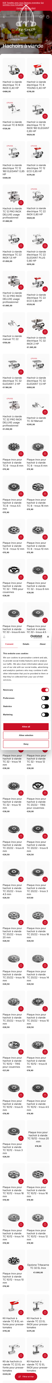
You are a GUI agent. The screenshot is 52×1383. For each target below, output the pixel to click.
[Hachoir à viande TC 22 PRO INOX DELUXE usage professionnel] (14, 281)
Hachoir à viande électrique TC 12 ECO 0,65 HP (36, 168)
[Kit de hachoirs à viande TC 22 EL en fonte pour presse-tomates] (14, 1348)
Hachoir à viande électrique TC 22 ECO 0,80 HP (36, 297)
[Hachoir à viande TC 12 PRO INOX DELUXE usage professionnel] (14, 195)
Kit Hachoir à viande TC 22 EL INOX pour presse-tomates (37, 1323)
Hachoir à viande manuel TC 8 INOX (13, 123)
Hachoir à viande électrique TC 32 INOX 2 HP (36, 340)
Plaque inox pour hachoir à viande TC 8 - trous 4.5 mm (12, 504)
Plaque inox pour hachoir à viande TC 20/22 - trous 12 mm (14, 1019)
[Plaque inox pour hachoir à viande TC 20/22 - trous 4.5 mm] (14, 872)
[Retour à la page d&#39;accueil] (4, 40)
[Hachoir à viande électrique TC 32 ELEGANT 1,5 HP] (38, 365)
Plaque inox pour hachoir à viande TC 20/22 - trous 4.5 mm (12, 890)
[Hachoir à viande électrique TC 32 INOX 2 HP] (38, 324)
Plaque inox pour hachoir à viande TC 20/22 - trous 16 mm (14, 976)
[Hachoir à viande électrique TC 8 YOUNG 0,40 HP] (38, 69)
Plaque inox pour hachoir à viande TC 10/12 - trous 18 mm (13, 1192)
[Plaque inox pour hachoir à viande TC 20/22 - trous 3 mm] (38, 872)
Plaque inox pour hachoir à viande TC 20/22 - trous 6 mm (37, 846)
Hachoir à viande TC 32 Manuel (36, 419)
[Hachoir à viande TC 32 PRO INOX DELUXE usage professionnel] (14, 404)
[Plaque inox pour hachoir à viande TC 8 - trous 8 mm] (14, 447)
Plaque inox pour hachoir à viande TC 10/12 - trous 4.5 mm (38, 1105)
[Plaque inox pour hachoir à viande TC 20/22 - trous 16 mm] (14, 958)
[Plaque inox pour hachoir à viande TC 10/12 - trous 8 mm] (38, 1045)
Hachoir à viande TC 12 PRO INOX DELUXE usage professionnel (12, 213)
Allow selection (26, 735)
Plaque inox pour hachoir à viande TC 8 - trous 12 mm (13, 545)
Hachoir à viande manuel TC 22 (12, 338)
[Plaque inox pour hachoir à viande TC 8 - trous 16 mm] (38, 487)
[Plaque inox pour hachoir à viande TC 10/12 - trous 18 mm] (14, 1174)
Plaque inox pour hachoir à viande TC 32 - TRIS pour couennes (13, 587)
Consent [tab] (9, 644)
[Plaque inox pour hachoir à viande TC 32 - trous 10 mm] (14, 786)
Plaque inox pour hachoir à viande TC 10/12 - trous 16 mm (37, 1192)
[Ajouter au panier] (21, 76)
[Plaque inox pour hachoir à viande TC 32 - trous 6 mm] (14, 613)
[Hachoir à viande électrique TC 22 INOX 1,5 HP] (14, 239)
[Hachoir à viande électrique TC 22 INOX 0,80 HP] (38, 195)
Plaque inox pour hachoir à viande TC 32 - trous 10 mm (12, 803)
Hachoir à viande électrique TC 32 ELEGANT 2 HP (12, 380)
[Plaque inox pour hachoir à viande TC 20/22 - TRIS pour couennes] (38, 786)
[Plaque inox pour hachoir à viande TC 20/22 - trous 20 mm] (14, 915)
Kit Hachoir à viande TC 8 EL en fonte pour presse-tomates (13, 1323)
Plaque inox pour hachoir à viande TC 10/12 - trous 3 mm (13, 1148)
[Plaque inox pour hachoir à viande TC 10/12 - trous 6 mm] (14, 1088)
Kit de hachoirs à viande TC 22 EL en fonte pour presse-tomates (14, 1366)
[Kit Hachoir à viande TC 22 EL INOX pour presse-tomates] (38, 1305)
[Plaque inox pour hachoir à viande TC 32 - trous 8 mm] (38, 570)
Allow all (26, 726)
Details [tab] (26, 644)
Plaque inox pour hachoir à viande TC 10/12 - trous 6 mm (13, 1105)
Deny (26, 744)
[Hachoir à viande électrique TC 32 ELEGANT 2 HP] (14, 365)
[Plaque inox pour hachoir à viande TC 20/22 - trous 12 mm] (14, 1002)
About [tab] (43, 644)
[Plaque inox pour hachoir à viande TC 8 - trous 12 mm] (14, 530)
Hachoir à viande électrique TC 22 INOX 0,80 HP (36, 211)
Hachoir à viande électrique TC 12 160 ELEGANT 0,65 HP (14, 170)
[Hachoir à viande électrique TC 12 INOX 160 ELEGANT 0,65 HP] (38, 109)
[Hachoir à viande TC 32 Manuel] (38, 405)
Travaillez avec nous (15, 3)
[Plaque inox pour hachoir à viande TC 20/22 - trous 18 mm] (38, 915)
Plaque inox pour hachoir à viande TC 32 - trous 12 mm (36, 760)
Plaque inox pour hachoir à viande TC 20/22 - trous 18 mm (38, 933)
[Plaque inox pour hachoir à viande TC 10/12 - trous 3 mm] (14, 1131)
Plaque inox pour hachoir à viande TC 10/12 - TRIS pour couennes (12, 1062)
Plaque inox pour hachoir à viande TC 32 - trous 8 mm (38, 585)
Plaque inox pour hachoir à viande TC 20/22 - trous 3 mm (37, 890)
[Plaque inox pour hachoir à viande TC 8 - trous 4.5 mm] (14, 487)
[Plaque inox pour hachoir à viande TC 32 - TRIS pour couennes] (14, 570)
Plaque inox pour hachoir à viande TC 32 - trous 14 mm (12, 760)
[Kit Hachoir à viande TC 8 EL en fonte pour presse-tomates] (14, 1305)
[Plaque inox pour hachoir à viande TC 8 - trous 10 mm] (38, 530)
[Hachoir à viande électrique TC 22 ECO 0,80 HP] (38, 282)
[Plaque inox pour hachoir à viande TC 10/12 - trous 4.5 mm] (38, 1088)
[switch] (45, 698)
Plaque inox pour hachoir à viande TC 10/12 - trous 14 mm (13, 1235)
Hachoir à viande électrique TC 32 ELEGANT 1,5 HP (36, 380)
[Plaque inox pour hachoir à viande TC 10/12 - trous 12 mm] (38, 1217)
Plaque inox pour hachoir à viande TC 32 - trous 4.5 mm (36, 631)
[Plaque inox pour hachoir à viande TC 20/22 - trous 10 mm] (38, 1002)
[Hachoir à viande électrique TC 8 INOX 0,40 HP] (14, 69)
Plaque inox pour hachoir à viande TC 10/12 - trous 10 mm (13, 1278)
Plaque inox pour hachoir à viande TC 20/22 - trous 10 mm (38, 1019)
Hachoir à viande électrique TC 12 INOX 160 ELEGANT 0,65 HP (38, 126)
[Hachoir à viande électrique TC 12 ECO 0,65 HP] (38, 152)
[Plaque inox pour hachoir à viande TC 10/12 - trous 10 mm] (14, 1261)
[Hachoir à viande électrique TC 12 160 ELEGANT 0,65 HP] (14, 152)
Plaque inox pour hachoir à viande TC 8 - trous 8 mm (13, 462)
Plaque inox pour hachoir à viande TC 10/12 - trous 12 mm (37, 1235)
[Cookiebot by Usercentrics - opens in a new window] (31, 636)
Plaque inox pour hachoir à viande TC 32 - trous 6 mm (14, 629)
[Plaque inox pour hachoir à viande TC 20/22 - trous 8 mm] (14, 829)
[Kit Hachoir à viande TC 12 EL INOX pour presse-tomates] (38, 1348)
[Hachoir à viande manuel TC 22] (14, 323)
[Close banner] (48, 637)
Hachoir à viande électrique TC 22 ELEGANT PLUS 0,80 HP (36, 256)
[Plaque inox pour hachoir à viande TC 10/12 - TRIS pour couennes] (14, 1045)
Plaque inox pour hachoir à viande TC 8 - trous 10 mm (38, 545)
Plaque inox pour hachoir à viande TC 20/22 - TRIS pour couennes (36, 803)
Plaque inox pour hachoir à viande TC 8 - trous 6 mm (37, 462)
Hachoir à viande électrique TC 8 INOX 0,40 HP (12, 84)
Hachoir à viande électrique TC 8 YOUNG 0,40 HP (36, 84)
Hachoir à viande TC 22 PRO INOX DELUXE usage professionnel (12, 297)
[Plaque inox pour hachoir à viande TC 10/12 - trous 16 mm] (38, 1174)
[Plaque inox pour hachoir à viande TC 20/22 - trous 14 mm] (38, 958)
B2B (4, 3)
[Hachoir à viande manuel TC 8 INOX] (14, 109)
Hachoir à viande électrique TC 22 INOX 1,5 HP (12, 254)
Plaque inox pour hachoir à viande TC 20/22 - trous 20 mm (12, 933)
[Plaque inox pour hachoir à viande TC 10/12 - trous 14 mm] (14, 1217)
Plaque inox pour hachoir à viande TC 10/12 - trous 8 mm (37, 1062)
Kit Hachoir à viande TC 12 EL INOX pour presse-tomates (37, 1366)
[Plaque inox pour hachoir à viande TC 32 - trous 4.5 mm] (38, 613)
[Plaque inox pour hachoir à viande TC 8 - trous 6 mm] (38, 447)
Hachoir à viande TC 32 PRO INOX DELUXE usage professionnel (12, 421)
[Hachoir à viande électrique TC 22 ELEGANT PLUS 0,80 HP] (38, 239)
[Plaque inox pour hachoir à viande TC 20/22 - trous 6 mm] (38, 829)
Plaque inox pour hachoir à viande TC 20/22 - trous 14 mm (38, 976)
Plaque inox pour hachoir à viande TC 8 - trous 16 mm (37, 502)
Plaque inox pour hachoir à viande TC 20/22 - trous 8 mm (13, 846)
